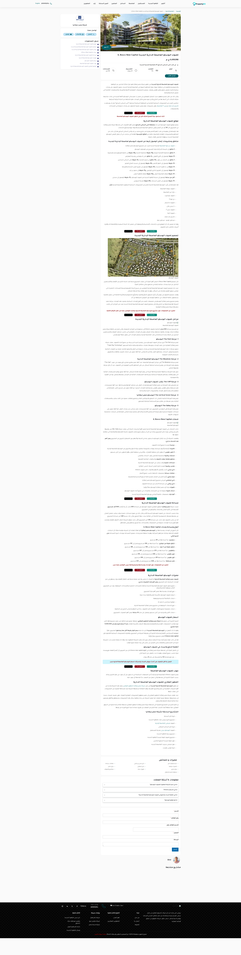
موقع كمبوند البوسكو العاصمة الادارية (86, 44)
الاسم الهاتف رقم (172, 825)
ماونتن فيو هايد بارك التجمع (73, 922)
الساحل (122, 3)
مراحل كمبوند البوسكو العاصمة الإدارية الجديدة (84, 49)
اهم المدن (116, 918)
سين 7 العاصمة (162, 106)
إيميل (128, 113)
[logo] (199, 4)
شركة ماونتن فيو (94, 921)
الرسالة (176, 840)
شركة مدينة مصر (94, 925)
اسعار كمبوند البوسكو (91, 61)
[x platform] (72, 906)
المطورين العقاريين (114, 921)
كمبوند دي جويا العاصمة (167, 146)
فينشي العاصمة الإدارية (162, 723)
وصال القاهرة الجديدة (73, 930)
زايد (94, 3)
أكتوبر (163, 3)
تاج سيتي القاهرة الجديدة (72, 918)
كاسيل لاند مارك (173, 106)
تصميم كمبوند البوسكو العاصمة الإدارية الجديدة (84, 47)
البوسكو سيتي (165, 730)
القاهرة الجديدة (153, 3)
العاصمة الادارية (170, 11)
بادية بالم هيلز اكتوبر (74, 927)
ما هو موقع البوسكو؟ (170, 800)
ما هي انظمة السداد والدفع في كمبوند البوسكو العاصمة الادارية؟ (157, 795)
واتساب (151, 113)
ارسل (175, 849)
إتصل (90, 34)
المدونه (137, 925)
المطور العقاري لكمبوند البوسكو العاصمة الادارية (84, 66)
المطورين (87, 3)
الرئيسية (178, 11)
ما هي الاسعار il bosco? (170, 790)
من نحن (137, 918)
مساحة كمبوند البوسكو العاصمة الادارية (86, 55)
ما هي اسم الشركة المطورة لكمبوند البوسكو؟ (163, 784)
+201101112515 (45, 3)
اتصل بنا (139, 113)
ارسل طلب (171, 76)
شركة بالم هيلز (95, 918)
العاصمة (132, 3)
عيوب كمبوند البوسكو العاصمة (88, 63)
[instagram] (62, 906)
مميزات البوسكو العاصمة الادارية (88, 58)
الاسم (176, 811)
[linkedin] (67, 906)
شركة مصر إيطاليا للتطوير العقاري (134, 686)
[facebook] (77, 906)
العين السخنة (103, 3)
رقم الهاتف (174, 818)
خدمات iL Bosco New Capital (89, 52)
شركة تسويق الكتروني (100, 934)
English (37, 3)
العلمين (114, 3)
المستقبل (141, 3)
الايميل (175, 833)
